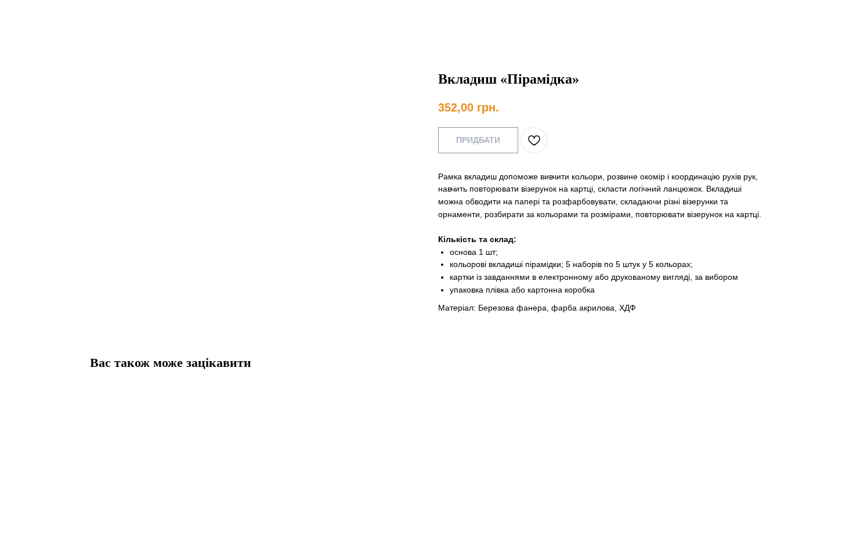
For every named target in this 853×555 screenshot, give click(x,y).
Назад (33, 17)
